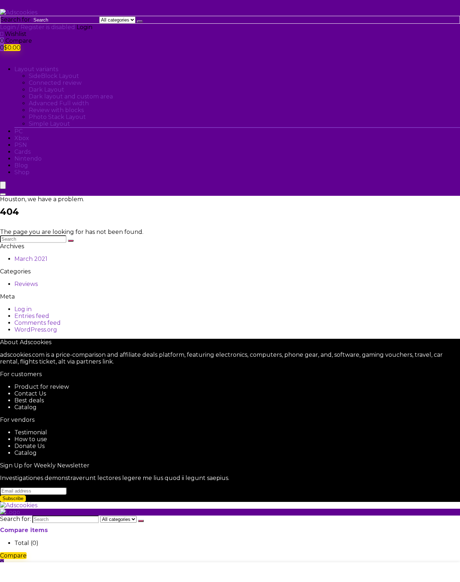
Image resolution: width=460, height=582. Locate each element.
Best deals (29, 400)
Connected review (55, 82)
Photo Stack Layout (57, 117)
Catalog (25, 407)
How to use (30, 439)
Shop (21, 172)
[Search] (140, 21)
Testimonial (30, 432)
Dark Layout (46, 89)
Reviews (26, 284)
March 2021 (30, 258)
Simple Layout (49, 123)
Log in (23, 309)
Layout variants (36, 69)
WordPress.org (35, 329)
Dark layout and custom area (71, 96)
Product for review (41, 386)
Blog (21, 165)
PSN (20, 145)
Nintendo (28, 158)
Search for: (15, 19)
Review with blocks (56, 110)
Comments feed (37, 322)
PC (18, 131)
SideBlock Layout (54, 76)
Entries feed (31, 316)
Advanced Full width (59, 103)
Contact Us (30, 393)
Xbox (21, 138)
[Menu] (3, 185)
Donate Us (29, 446)
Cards (22, 151)
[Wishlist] (2, 34)
